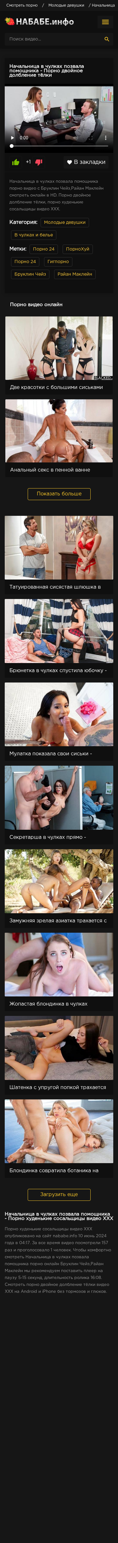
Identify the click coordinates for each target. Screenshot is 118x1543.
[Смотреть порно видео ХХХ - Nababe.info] (39, 22)
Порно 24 (43, 249)
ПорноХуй (77, 249)
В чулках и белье (33, 235)
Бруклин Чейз (30, 274)
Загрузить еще (59, 1194)
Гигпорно (58, 262)
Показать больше (59, 494)
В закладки (86, 162)
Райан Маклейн (75, 274)
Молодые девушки (65, 222)
